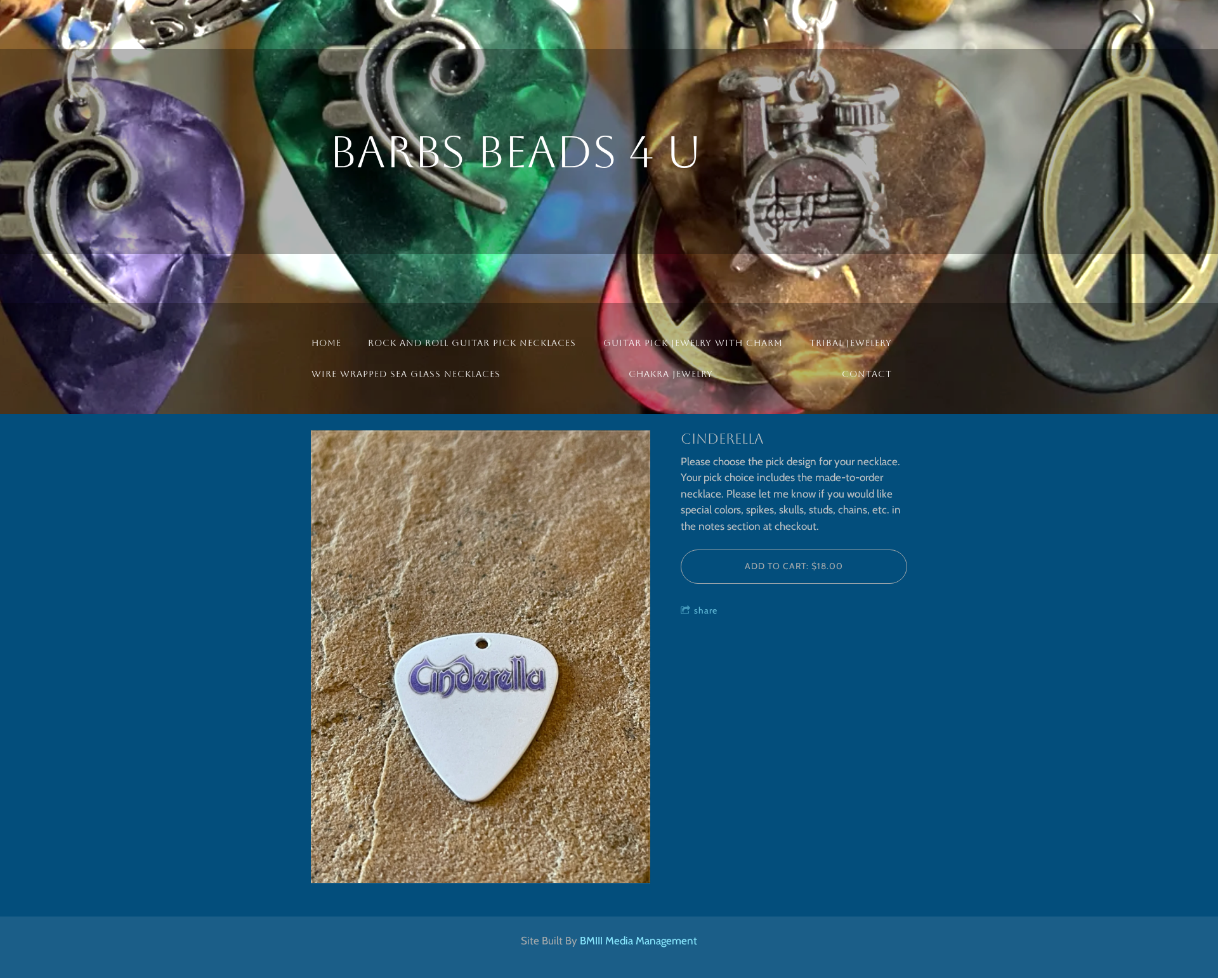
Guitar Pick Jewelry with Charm (693, 343)
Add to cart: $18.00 (794, 566)
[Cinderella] (480, 657)
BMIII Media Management (638, 940)
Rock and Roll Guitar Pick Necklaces (472, 343)
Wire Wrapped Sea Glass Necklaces (406, 374)
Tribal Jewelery (850, 343)
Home (326, 343)
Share (705, 610)
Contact (867, 374)
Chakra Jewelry (671, 374)
